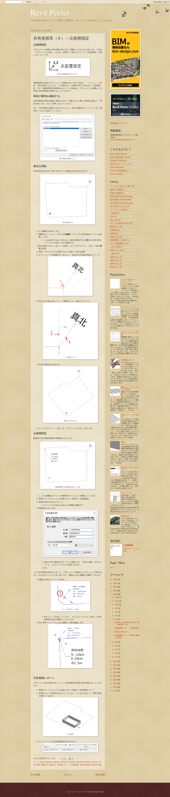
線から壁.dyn (115, 220)
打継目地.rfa (115, 230)
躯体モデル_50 (116, 237)
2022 (115, 594)
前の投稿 (100, 774)
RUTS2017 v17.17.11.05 (119, 206)
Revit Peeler (50, 12)
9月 (116, 608)
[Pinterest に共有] (72, 758)
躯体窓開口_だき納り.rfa (119, 240)
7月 (116, 616)
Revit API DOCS (116, 174)
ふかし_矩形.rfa (116, 247)
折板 (123, 442)
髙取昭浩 (129, 545)
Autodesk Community (118, 161)
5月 (116, 642)
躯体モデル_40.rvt (117, 250)
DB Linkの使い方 (121, 632)
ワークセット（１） (129, 307)
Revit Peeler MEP (117, 167)
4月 (116, 646)
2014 (115, 687)
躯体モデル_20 (116, 264)
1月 (116, 657)
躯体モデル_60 (116, 227)
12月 (117, 597)
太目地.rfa (114, 233)
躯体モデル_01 (116, 257)
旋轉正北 (44, 765)
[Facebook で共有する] (69, 758)
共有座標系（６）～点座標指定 (126, 628)
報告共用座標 (85, 765)
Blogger (101, 792)
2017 (115, 676)
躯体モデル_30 (116, 267)
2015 (115, 683)
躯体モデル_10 (116, 260)
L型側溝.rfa (114, 213)
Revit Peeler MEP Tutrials (120, 157)
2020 (115, 665)
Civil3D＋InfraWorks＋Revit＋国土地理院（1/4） (126, 623)
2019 (115, 669)
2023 (115, 591)
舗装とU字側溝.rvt (117, 190)
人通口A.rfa (114, 254)
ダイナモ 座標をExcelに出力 (121, 223)
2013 (115, 691)
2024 (115, 587)
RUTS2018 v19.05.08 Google (121, 203)
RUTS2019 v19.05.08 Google (121, 196)
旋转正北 (52, 765)
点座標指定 (74, 765)
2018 (115, 672)
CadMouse (125, 516)
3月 (116, 649)
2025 (115, 583)
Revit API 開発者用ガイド (120, 171)
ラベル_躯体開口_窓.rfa (119, 244)
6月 (116, 619)
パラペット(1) (126, 493)
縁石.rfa (113, 216)
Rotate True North (68, 762)
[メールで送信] (62, 758)
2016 (115, 680)
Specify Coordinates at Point (87, 762)
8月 (116, 612)
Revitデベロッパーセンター (120, 164)
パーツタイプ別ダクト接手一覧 (122, 186)
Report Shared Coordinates (50, 762)
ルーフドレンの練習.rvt (119, 210)
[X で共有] (67, 758)
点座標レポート (63, 765)
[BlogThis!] (64, 758)
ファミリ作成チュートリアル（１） (129, 281)
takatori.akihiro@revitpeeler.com (122, 140)
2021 (115, 661)
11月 (117, 601)
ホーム (67, 774)
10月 (117, 605)
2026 (115, 580)
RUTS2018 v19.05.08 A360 (120, 200)
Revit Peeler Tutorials (118, 154)
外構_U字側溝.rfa (117, 193)
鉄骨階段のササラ (128, 360)
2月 (116, 653)
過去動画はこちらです (119, 123)
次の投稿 (35, 774)
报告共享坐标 (97, 765)
